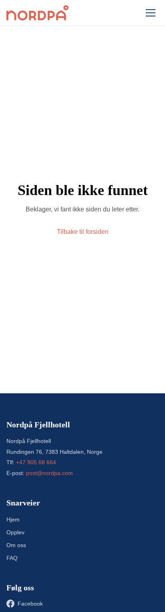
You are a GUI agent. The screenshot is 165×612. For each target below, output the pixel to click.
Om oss (16, 545)
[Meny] (151, 13)
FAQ (12, 558)
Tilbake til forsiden (83, 231)
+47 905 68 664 (36, 462)
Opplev (15, 532)
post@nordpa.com (49, 473)
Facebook (30, 603)
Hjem (13, 519)
